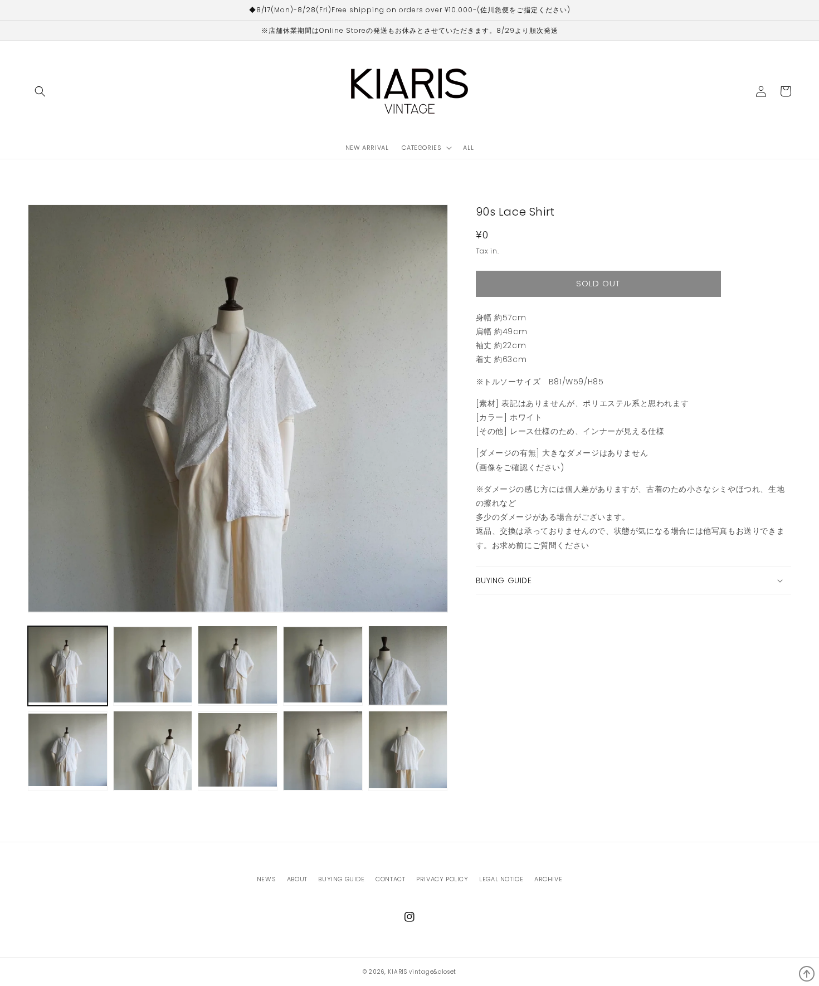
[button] (40, 91)
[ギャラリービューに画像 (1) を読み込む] (68, 665)
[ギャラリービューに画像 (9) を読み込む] (323, 750)
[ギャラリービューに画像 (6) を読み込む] (68, 750)
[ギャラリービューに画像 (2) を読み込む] (153, 665)
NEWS (266, 879)
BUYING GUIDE (341, 879)
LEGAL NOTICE (501, 879)
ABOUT (297, 879)
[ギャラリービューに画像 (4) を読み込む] (323, 665)
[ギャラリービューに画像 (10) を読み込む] (408, 750)
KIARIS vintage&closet (422, 972)
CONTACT (390, 879)
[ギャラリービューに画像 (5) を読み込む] (408, 665)
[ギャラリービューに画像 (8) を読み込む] (237, 750)
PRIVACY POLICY (442, 879)
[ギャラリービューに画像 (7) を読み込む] (153, 750)
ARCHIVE (548, 879)
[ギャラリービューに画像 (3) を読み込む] (237, 665)
